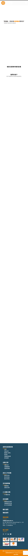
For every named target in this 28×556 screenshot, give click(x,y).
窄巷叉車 (6, 451)
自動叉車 (5, 462)
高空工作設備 (7, 473)
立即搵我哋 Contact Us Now (13, 55)
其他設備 (6, 458)
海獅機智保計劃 (8, 503)
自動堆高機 (7, 468)
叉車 (5, 449)
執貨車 (5, 454)
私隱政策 (16, 554)
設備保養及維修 (8, 501)
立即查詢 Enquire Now (16, 35)
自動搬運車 (7, 466)
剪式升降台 (7, 477)
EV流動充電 (6, 492)
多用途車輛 (6, 483)
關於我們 (5, 509)
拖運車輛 (6, 486)
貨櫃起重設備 (7, 456)
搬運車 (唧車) (7, 453)
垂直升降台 (7, 475)
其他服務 (5, 499)
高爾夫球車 (7, 487)
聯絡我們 (5, 513)
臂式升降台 (7, 479)
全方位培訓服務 (8, 505)
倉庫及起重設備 (8, 447)
